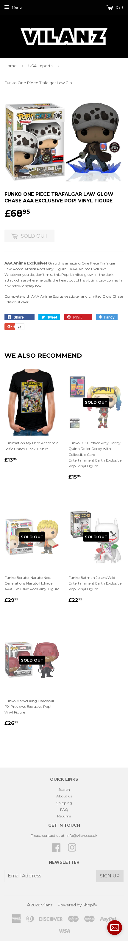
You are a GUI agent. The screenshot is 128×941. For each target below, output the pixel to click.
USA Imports (40, 65)
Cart (119, 7)
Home (10, 65)
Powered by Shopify (77, 904)
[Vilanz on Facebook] (56, 850)
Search (64, 789)
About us (64, 796)
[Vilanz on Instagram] (72, 850)
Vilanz (46, 904)
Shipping (64, 803)
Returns (64, 816)
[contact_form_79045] (114, 927)
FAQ (64, 809)
